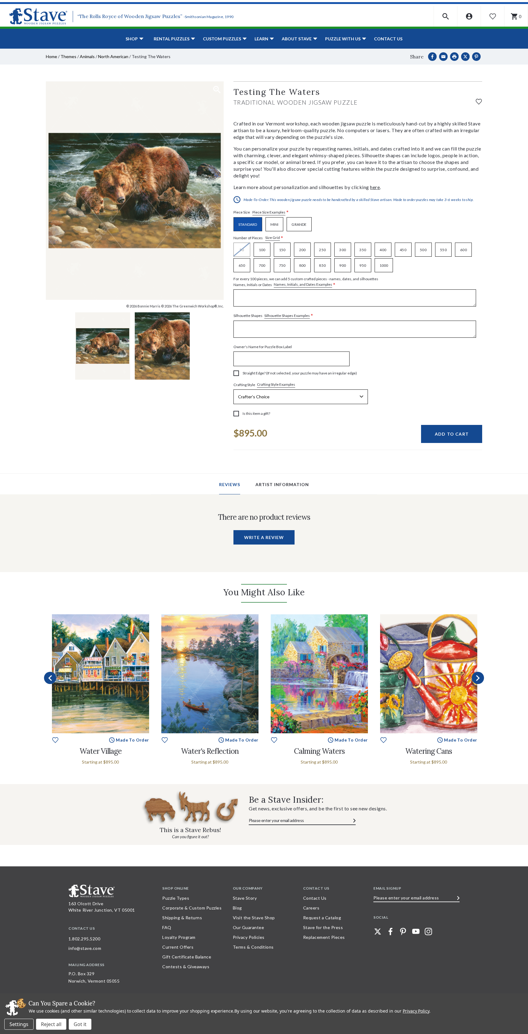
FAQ (166, 927)
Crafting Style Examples (276, 384)
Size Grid (272, 237)
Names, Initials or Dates (305, 282)
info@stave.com (84, 948)
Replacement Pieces (324, 937)
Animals (87, 56)
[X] (465, 56)
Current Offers (177, 947)
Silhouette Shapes (273, 316)
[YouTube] (416, 931)
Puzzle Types (175, 898)
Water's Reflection (210, 751)
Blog (237, 907)
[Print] (454, 56)
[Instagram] (428, 931)
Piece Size (261, 212)
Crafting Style (264, 384)
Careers (311, 907)
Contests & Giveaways (185, 966)
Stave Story (245, 898)
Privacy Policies (249, 937)
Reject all (51, 1024)
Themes (68, 56)
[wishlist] (478, 100)
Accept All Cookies (80, 1024)
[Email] (443, 56)
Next (478, 678)
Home (51, 56)
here (375, 187)
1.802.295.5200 (84, 938)
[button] (445, 16)
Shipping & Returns (182, 917)
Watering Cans (428, 751)
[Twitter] (377, 931)
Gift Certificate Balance (186, 956)
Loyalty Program (179, 937)
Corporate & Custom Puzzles (192, 907)
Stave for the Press (323, 927)
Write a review (264, 537)
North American (113, 56)
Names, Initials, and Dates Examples (303, 284)
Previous (50, 678)
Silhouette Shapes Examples (287, 315)
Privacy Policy (416, 1011)
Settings (18, 1024)
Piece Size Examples (268, 212)
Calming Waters (319, 751)
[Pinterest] (476, 56)
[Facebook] (432, 56)
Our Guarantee (248, 927)
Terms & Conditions (253, 947)
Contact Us (388, 38)
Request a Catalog (322, 917)
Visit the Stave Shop (254, 917)
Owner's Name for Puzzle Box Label (262, 346)
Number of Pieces (258, 238)
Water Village (100, 751)
